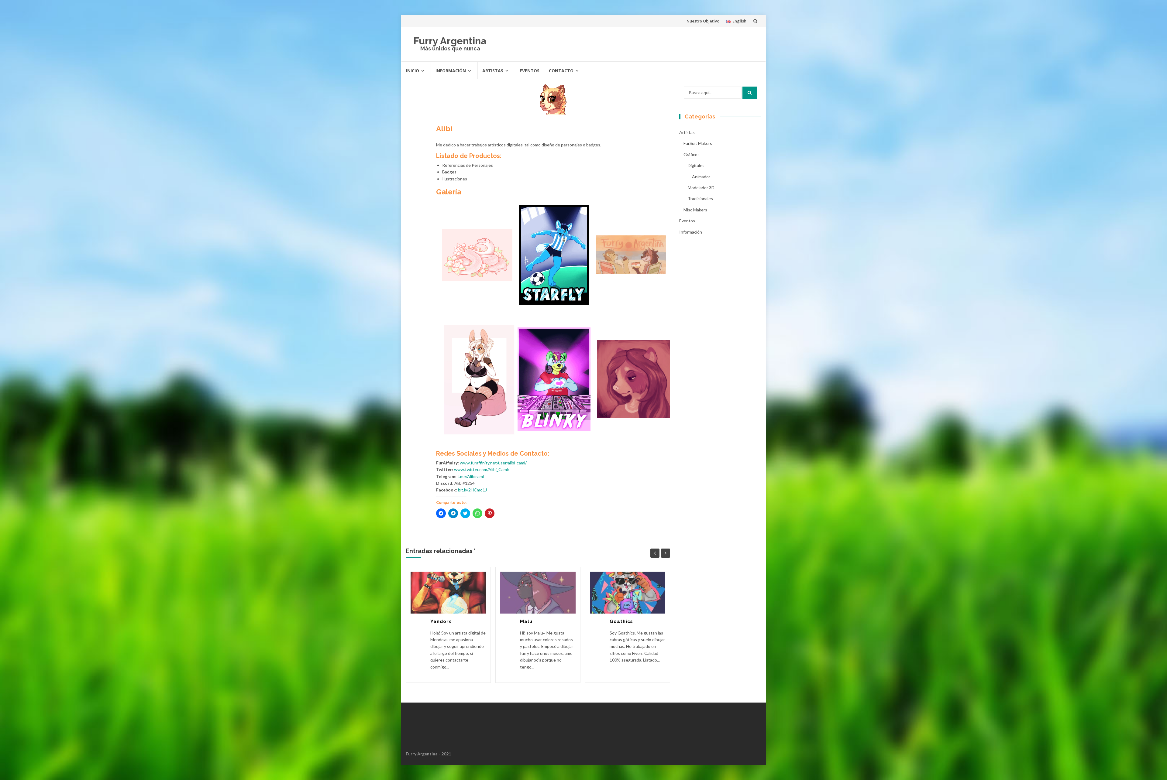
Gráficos (691, 154)
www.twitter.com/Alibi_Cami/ (481, 469)
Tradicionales (700, 198)
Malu (526, 621)
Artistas (492, 71)
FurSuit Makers (697, 143)
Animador (701, 176)
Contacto (561, 71)
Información (450, 71)
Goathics (621, 621)
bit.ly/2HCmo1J (472, 489)
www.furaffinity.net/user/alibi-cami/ (493, 462)
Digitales (696, 165)
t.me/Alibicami (470, 476)
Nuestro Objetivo (703, 21)
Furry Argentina (450, 40)
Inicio (412, 71)
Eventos (529, 71)
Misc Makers (695, 209)
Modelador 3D (701, 187)
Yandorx (440, 621)
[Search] (749, 93)
